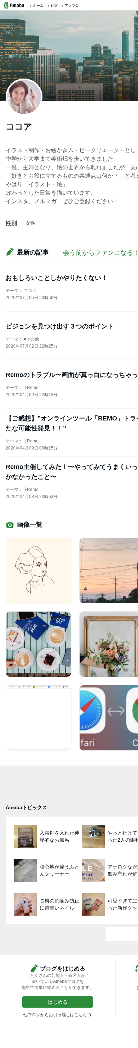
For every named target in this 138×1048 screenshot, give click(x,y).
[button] (57, 1002)
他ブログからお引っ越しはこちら (55, 1014)
